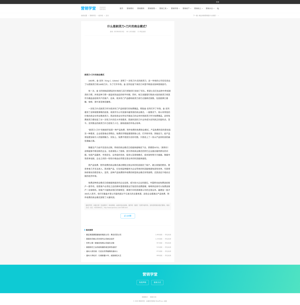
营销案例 (140, 8)
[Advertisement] (127, 54)
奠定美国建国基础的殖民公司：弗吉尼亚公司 (103, 235)
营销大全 (209, 8)
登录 (217, 2)
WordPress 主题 (161, 301)
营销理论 (130, 8)
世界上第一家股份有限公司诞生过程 (100, 243)
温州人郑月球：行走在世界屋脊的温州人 (102, 251)
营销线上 (197, 8)
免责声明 (142, 282)
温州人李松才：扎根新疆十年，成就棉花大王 (103, 255)
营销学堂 (88, 8)
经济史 (100, 15)
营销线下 (186, 8)
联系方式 (157, 282)
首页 (121, 8)
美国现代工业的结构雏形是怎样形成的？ (102, 247)
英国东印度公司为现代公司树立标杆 (100, 239)
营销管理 (151, 8)
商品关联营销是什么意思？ (208, 15)
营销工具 (162, 8)
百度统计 (145, 297)
